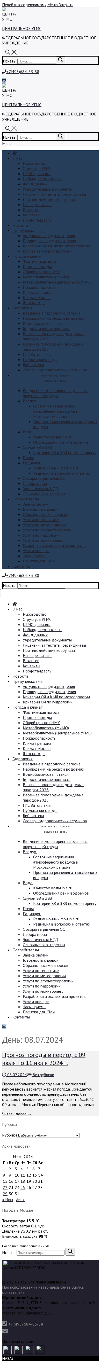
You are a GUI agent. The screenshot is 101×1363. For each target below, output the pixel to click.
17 (17, 1181)
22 (5, 1187)
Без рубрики (43, 1074)
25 (22, 1187)
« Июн (7, 1199)
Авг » (20, 1199)
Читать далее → (17, 1113)
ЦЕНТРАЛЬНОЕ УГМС (21, 28)
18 (22, 1181)
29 (5, 1193)
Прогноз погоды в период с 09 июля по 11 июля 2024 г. (43, 1059)
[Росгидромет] (7, 1350)
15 (5, 1181)
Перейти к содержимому (24, 4)
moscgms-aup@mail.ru (29, 1331)
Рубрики (9, 1135)
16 (11, 1181)
